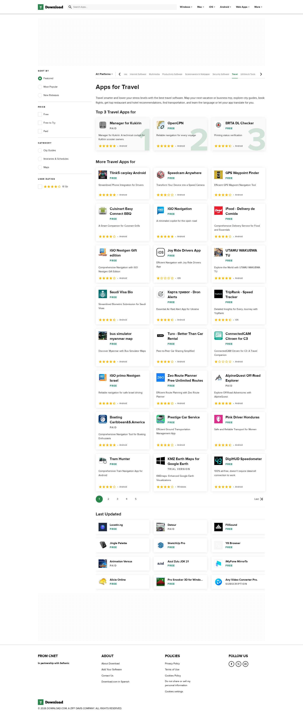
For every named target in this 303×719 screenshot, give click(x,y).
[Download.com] (50, 7)
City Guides (49, 150)
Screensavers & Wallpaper (197, 74)
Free (46, 114)
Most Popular (50, 86)
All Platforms (103, 74)
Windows (185, 7)
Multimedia (154, 74)
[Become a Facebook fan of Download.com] (231, 664)
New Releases (51, 95)
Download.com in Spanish (115, 681)
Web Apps (241, 7)
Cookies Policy (173, 675)
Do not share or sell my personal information (177, 683)
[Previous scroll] (120, 74)
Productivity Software (172, 74)
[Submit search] (70, 7)
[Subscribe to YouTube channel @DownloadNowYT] (245, 664)
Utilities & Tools (248, 74)
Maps (46, 167)
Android (224, 7)
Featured (48, 78)
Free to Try (49, 122)
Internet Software (138, 74)
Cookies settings (174, 691)
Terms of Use (172, 669)
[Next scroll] (261, 74)
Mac (199, 7)
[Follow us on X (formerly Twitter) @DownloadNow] (238, 664)
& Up (65, 186)
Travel (235, 74)
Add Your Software (112, 669)
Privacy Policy (172, 663)
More (257, 6)
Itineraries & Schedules (56, 158)
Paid (45, 131)
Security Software (221, 74)
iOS (211, 7)
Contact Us (107, 675)
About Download (111, 663)
